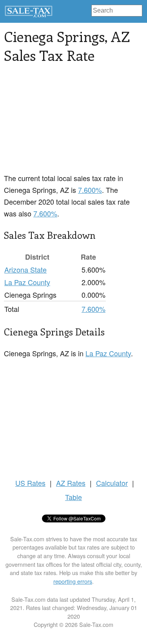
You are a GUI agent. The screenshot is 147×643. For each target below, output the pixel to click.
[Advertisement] (73, 123)
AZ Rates (70, 483)
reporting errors (72, 581)
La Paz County (27, 282)
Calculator (112, 483)
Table (73, 497)
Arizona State (25, 269)
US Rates (30, 483)
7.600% (90, 190)
